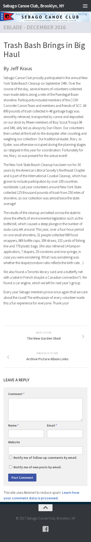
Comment (16, 394)
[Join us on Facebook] (45, 529)
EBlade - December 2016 (35, 27)
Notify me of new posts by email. (38, 467)
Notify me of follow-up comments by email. (45, 458)
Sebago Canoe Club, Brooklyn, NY (33, 6)
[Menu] (85, 6)
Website (14, 442)
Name (13, 425)
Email (52, 425)
